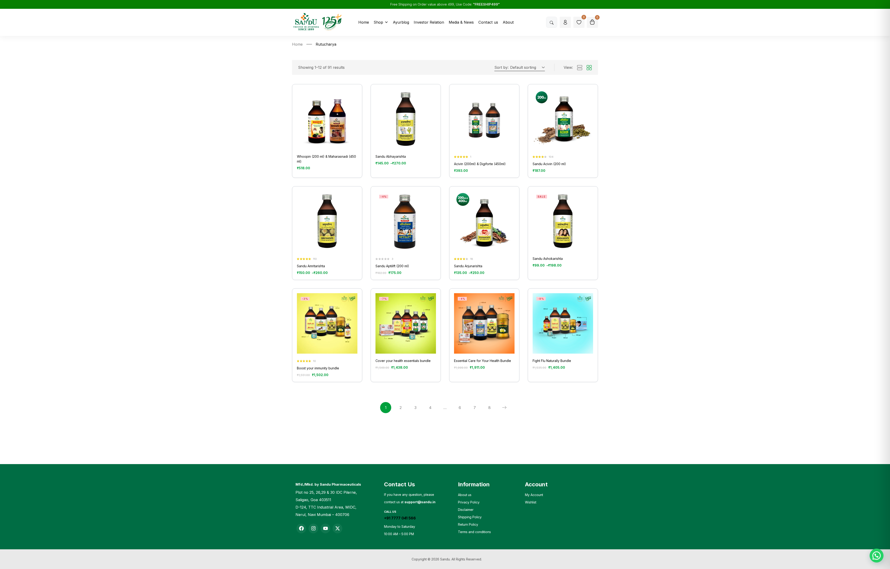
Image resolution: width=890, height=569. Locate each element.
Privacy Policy (469, 502)
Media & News (461, 22)
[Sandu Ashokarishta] (563, 221)
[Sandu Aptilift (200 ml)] (405, 221)
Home (363, 22)
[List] (579, 68)
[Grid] (589, 68)
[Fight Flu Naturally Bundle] (563, 323)
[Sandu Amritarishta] (327, 221)
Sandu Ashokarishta (548, 259)
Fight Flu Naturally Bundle (552, 361)
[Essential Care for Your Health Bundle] (484, 323)
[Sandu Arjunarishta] (484, 221)
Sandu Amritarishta (311, 266)
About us (464, 495)
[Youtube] (325, 528)
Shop (378, 22)
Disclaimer (466, 510)
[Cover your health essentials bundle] (405, 323)
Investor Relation (429, 22)
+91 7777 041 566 (400, 518)
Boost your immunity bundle (318, 368)
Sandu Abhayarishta (390, 156)
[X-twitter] (337, 528)
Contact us (488, 22)
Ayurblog (401, 22)
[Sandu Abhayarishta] (405, 119)
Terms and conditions (474, 532)
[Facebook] (301, 528)
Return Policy (468, 524)
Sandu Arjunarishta (468, 266)
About (508, 22)
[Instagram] (313, 528)
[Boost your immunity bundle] (327, 323)
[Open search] (551, 22)
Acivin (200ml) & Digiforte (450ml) (480, 164)
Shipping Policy (470, 517)
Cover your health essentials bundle (403, 361)
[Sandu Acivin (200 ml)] (563, 119)
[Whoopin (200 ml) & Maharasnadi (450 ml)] (327, 119)
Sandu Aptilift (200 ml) (392, 266)
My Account (534, 495)
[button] (527, 67)
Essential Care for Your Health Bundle (482, 361)
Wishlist (530, 502)
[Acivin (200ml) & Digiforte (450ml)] (484, 119)
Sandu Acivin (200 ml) (549, 164)
